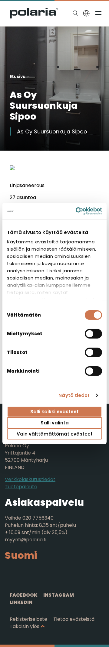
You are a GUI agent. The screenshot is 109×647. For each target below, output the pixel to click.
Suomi (21, 555)
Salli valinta (55, 423)
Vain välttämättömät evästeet (55, 434)
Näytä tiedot (74, 395)
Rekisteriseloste (28, 619)
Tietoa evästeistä (73, 619)
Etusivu (17, 76)
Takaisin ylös (24, 626)
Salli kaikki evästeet (54, 411)
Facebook (24, 595)
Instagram (58, 595)
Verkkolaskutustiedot (30, 479)
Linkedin (21, 602)
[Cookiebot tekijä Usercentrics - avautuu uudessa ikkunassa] (77, 211)
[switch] (93, 333)
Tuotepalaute (21, 486)
